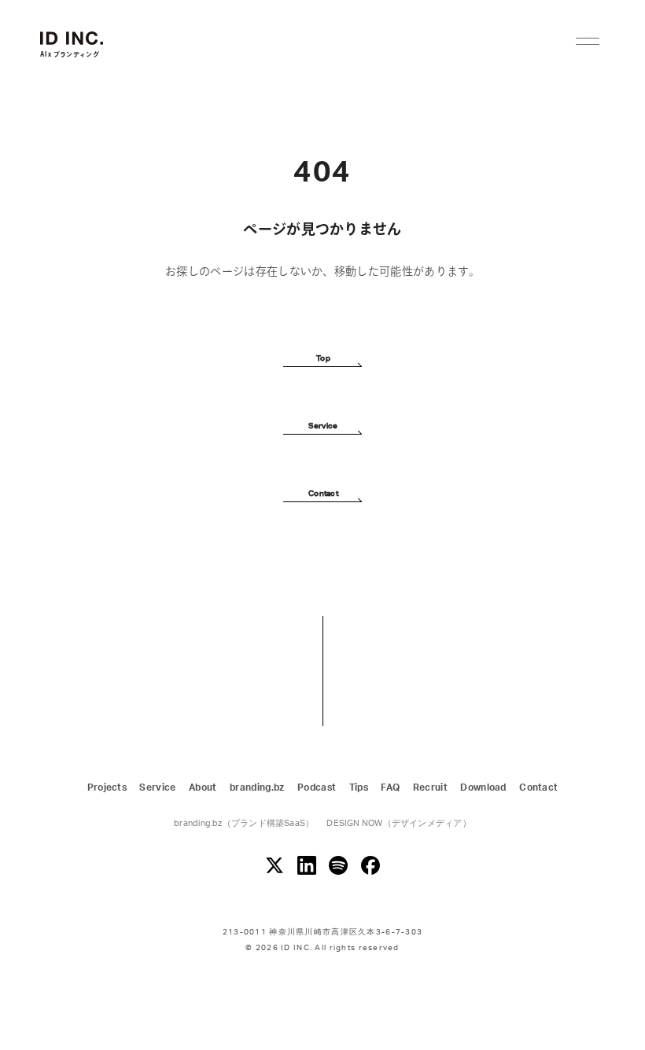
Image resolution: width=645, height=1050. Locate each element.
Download (483, 787)
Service (157, 787)
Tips (358, 787)
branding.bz (257, 787)
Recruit (430, 787)
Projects (107, 787)
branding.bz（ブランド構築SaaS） (244, 823)
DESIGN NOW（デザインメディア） (398, 823)
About (203, 787)
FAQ (390, 787)
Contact (538, 787)
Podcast (316, 787)
